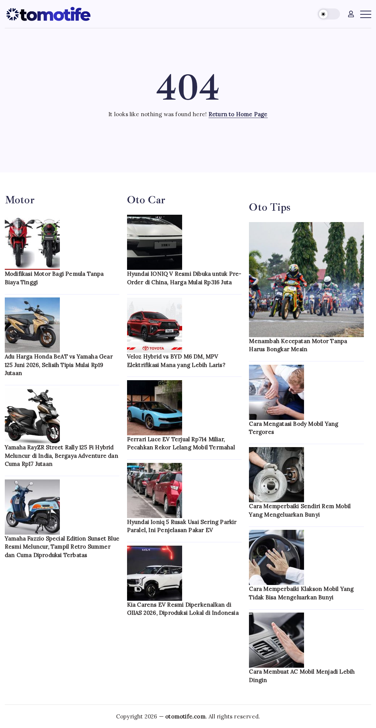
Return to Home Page (238, 114)
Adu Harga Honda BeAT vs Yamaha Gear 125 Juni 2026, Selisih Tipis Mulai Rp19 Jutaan (59, 365)
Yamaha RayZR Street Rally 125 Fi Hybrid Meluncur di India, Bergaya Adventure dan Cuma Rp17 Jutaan (61, 455)
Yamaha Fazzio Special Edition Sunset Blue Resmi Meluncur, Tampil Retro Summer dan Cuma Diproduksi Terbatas (62, 547)
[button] (329, 14)
